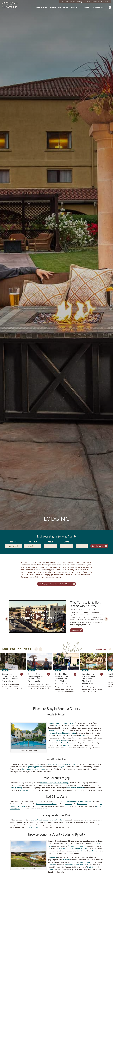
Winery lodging (16, 788)
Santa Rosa (53, 857)
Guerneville (63, 848)
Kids (81, 542)
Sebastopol (81, 851)
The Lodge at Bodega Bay (59, 740)
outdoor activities (31, 827)
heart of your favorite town (46, 804)
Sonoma (51, 870)
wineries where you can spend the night (54, 783)
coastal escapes (72, 764)
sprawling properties (35, 767)
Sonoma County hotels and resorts (61, 723)
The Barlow (95, 851)
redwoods (68, 804)
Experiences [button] (63, 7)
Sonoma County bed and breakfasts (78, 801)
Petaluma (66, 860)
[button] (109, 7)
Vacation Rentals (56, 948)
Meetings (87, 2)
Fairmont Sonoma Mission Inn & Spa (62, 733)
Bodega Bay (72, 846)
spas (56, 725)
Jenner (81, 846)
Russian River (82, 804)
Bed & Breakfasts (56, 994)
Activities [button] (75, 7)
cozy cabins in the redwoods (56, 764)
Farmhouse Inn (85, 735)
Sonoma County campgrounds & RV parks (46, 820)
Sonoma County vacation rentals (34, 769)
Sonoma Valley (85, 862)
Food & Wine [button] (41, 7)
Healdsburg (91, 867)
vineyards (61, 767)
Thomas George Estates (28, 790)
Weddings (79, 2)
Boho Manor (67, 745)
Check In (13, 542)
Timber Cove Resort (68, 743)
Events (53, 7)
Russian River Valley (79, 848)
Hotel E (51, 730)
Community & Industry (68, 2)
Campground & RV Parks (56, 903)
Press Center (104, 2)
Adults (66, 542)
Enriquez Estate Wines (75, 788)
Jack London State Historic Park (76, 865)
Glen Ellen (52, 865)
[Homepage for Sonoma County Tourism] (10, 5)
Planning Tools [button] (99, 7)
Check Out (33, 542)
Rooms (50, 542)
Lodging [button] (86, 7)
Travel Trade (95, 2)
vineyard (21, 806)
